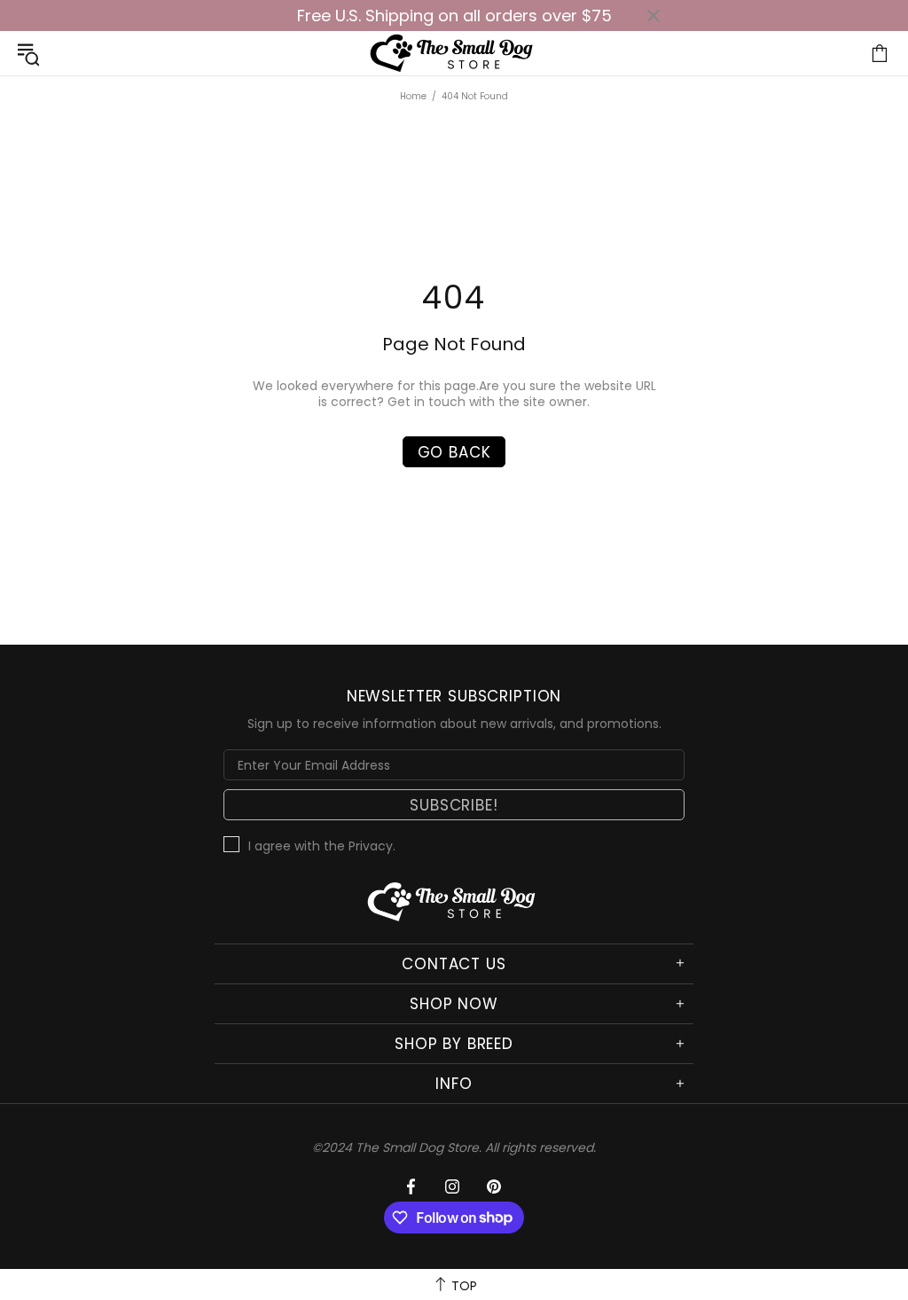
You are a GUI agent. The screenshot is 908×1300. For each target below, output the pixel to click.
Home (413, 96)
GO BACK (454, 452)
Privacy (370, 846)
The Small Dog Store (454, 53)
